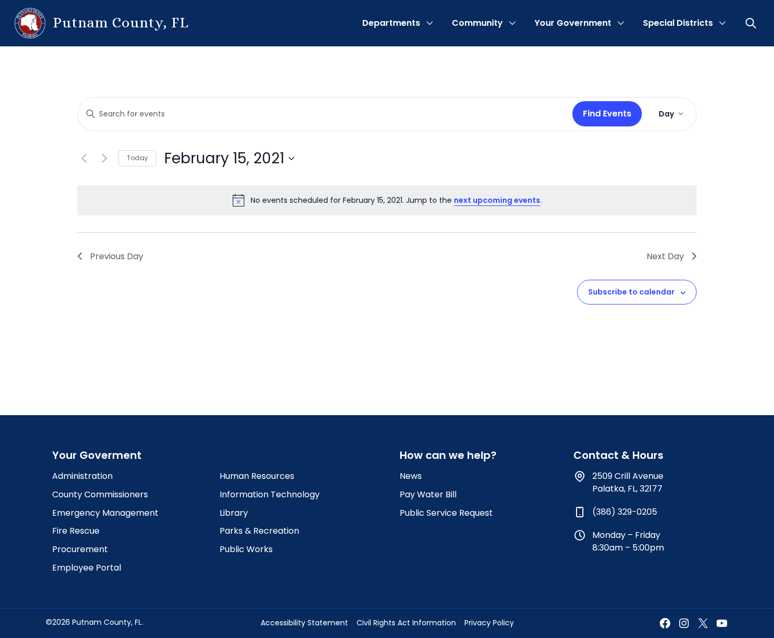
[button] (752, 23)
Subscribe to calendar (631, 292)
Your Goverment (97, 455)
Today (137, 157)
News (411, 476)
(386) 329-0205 (624, 512)
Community (477, 23)
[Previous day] (83, 158)
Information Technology (270, 494)
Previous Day (116, 256)
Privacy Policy (489, 622)
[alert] (387, 200)
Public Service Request (446, 513)
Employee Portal (86, 568)
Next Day (665, 256)
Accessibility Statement (304, 622)
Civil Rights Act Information (406, 622)
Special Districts (678, 23)
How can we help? (448, 455)
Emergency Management (105, 513)
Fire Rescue (76, 531)
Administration (82, 476)
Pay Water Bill (428, 494)
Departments (391, 23)
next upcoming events (497, 200)
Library (234, 513)
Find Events (607, 113)
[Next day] (104, 158)
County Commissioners (100, 494)
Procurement (80, 549)
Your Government (572, 23)
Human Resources (257, 476)
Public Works (246, 549)
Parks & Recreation (259, 531)
